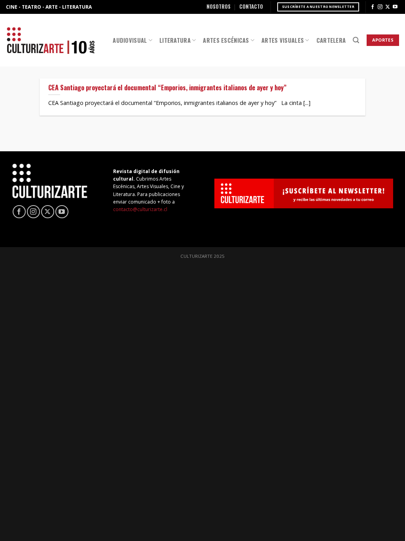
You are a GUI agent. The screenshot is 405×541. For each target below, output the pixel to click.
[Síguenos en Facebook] (372, 7)
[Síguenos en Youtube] (395, 7)
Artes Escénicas (226, 40)
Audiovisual (130, 40)
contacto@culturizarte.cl (140, 209)
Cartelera (331, 40)
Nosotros (218, 6)
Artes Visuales (282, 40)
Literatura (175, 40)
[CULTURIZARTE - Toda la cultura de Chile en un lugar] (50, 40)
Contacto (251, 6)
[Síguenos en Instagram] (380, 7)
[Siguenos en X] (387, 7)
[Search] (356, 40)
